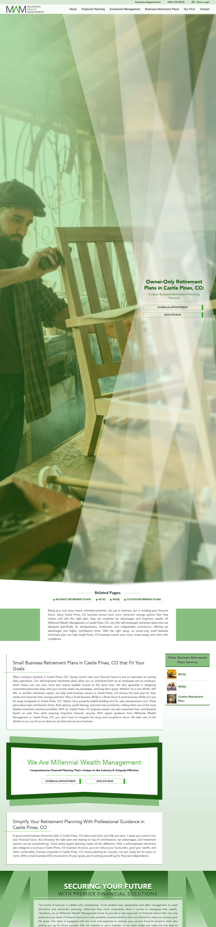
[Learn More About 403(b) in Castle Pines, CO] (187, 686)
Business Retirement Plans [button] (162, 9)
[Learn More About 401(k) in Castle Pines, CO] (187, 674)
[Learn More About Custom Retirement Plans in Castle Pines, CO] (187, 699)
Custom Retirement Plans (144, 599)
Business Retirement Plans (73, 599)
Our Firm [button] (189, 9)
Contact (205, 9)
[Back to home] (25, 9)
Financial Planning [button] (93, 9)
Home (73, 9)
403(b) (116, 599)
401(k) (101, 599)
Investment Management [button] (125, 9)
